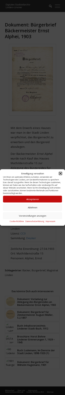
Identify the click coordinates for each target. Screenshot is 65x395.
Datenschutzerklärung (34, 221)
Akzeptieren (32, 199)
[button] (60, 173)
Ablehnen (32, 207)
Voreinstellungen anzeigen (32, 215)
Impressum (50, 221)
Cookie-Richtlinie (17, 221)
